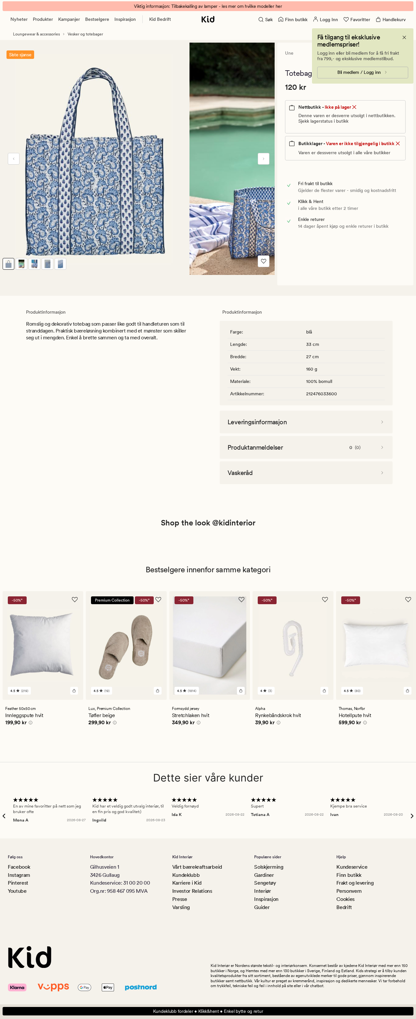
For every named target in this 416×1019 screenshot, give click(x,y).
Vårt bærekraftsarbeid (197, 867)
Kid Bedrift (160, 19)
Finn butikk (348, 875)
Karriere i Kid (187, 883)
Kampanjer (69, 19)
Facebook (19, 867)
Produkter (43, 19)
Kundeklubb (186, 875)
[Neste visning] (263, 159)
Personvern (349, 891)
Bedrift (344, 907)
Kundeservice (351, 867)
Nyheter (19, 19)
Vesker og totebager (85, 34)
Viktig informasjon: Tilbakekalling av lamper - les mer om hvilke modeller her (208, 6)
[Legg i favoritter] (263, 261)
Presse (179, 899)
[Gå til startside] (208, 19)
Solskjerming (268, 867)
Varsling (181, 907)
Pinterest (18, 883)
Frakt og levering (355, 883)
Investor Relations (192, 891)
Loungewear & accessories (36, 34)
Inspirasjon (125, 19)
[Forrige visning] (14, 159)
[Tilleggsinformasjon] (29, 724)
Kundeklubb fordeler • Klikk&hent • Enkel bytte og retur (208, 1011)
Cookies (345, 899)
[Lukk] (404, 37)
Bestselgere (97, 19)
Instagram (19, 875)
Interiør (262, 891)
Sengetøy (265, 883)
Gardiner (264, 875)
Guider (261, 907)
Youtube (17, 891)
